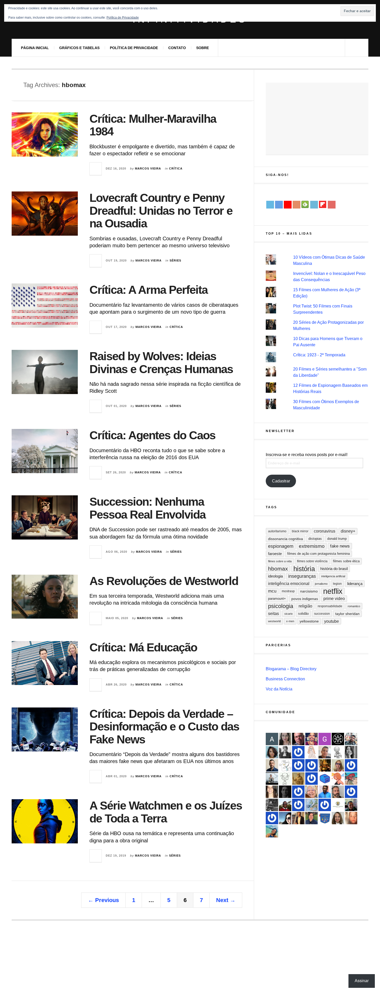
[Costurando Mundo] (311, 805)
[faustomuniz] (311, 739)
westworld (274, 621)
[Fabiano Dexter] (285, 765)
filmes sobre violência (312, 561)
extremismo (312, 546)
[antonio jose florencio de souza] (351, 805)
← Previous (103, 900)
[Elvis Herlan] (272, 765)
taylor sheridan (347, 614)
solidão (303, 613)
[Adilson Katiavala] (272, 739)
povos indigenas (304, 599)
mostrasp (288, 591)
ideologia (275, 576)
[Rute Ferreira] (351, 752)
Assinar (362, 981)
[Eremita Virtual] (298, 778)
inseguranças (302, 576)
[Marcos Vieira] (338, 739)
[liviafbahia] (272, 792)
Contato (177, 48)
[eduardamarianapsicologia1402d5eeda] (338, 765)
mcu (272, 591)
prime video (334, 598)
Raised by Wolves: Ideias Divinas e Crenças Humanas (161, 363)
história (304, 568)
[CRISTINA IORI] (324, 805)
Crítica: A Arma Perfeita (148, 289)
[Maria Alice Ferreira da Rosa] (272, 778)
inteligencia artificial (333, 576)
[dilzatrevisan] (311, 818)
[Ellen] (272, 818)
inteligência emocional (288, 583)
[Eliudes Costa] (285, 805)
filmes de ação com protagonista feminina (318, 554)
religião (305, 606)
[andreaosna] (298, 792)
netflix (333, 591)
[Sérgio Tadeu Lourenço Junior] (272, 805)
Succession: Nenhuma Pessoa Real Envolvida (147, 508)
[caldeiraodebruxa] (324, 765)
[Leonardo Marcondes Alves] (338, 805)
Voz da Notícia (279, 689)
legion (337, 584)
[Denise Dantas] (311, 792)
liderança (354, 583)
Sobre (202, 48)
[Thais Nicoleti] (311, 778)
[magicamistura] (285, 818)
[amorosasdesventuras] (311, 752)
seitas (273, 613)
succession (322, 613)
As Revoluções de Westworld (163, 581)
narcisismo (309, 591)
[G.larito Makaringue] (324, 739)
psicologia (280, 606)
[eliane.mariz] (285, 739)
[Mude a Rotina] (351, 778)
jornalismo (321, 583)
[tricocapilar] (272, 752)
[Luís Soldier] (338, 752)
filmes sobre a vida (280, 561)
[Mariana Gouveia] (285, 752)
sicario (288, 613)
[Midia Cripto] (324, 778)
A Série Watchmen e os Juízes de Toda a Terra (165, 812)
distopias (315, 539)
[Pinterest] (332, 205)
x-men (290, 621)
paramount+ (277, 599)
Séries (175, 260)
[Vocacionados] (324, 792)
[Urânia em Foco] (298, 765)
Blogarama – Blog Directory (291, 669)
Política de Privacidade (134, 48)
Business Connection (285, 679)
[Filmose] (338, 792)
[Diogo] (285, 792)
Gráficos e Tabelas (79, 48)
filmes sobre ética (346, 561)
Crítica (176, 168)
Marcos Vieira (148, 168)
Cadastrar (281, 481)
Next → (225, 900)
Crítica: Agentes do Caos (152, 435)
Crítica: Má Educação (143, 647)
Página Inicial (35, 48)
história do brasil (334, 568)
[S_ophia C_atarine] (311, 765)
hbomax (278, 569)
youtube (331, 621)
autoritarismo (277, 531)
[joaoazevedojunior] (298, 739)
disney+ (348, 531)
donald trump (337, 539)
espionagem (280, 546)
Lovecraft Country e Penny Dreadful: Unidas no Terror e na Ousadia (160, 210)
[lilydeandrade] (351, 818)
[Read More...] (96, 169)
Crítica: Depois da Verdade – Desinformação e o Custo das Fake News (164, 726)
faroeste (275, 553)
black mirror (300, 531)
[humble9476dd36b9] (298, 752)
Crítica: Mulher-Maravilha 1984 (152, 125)
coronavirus (324, 531)
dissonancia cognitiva (285, 539)
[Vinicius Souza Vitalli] (351, 739)
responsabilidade (330, 606)
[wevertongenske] (324, 752)
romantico (354, 606)
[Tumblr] (314, 205)
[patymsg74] (298, 805)
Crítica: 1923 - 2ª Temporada (319, 355)
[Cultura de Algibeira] (324, 818)
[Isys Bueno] (338, 778)
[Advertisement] (317, 119)
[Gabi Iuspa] (272, 831)
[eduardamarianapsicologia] (338, 818)
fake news (340, 546)
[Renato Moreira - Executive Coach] (298, 818)
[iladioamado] (285, 778)
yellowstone (309, 621)
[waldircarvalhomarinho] (351, 765)
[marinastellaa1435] (351, 792)
